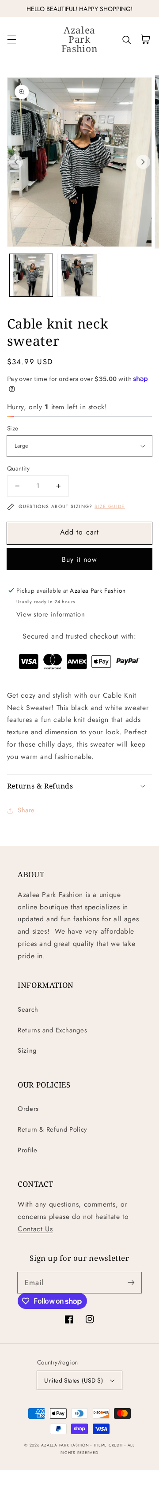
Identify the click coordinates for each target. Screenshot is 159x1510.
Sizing (27, 1050)
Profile (27, 1150)
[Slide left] (16, 162)
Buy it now (80, 559)
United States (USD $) (73, 1380)
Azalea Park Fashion (65, 1445)
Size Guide (110, 506)
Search (28, 1009)
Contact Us (35, 1229)
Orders (28, 1109)
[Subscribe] (131, 1282)
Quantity (18, 468)
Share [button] (26, 810)
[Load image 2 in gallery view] (79, 275)
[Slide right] (143, 162)
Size (13, 428)
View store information (50, 614)
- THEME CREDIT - (109, 1445)
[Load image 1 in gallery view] (31, 275)
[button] (11, 39)
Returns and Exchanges (52, 1030)
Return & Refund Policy (52, 1129)
